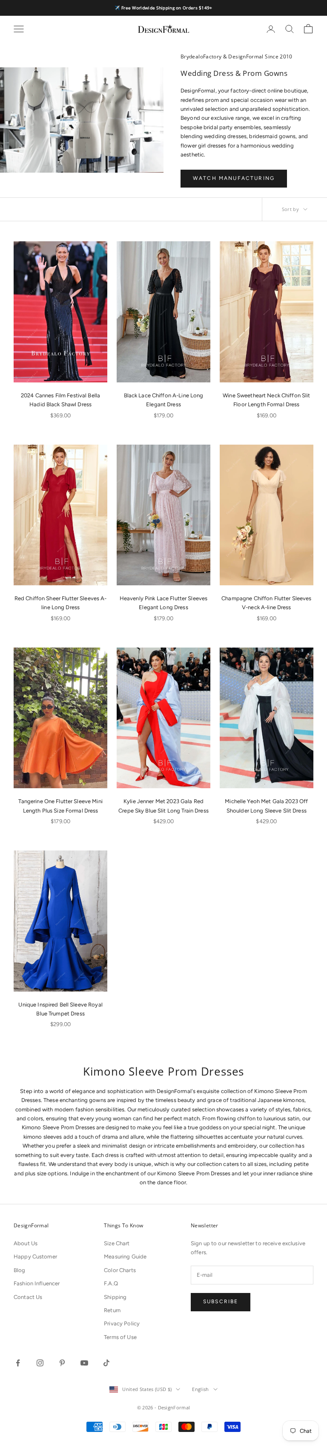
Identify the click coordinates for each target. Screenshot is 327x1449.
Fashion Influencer (37, 1283)
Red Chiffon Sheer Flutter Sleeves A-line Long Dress (60, 602)
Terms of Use (120, 1337)
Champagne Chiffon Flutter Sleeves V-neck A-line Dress (266, 602)
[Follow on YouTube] (84, 1363)
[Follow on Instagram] (40, 1363)
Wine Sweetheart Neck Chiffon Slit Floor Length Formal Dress (266, 400)
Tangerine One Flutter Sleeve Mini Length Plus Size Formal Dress (60, 805)
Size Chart (116, 1243)
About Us (25, 1243)
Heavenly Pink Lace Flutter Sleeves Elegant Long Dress (163, 602)
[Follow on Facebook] (18, 1363)
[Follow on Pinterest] (62, 1363)
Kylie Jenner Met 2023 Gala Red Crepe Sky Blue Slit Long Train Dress (163, 805)
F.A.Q (111, 1283)
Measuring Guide (125, 1256)
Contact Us (28, 1297)
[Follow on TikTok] (106, 1363)
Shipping (115, 1297)
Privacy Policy (122, 1323)
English (200, 1389)
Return (112, 1310)
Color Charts (120, 1270)
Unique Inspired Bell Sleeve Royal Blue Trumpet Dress (60, 1009)
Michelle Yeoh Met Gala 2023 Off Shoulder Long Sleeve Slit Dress (266, 805)
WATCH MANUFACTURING (234, 178)
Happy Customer (35, 1256)
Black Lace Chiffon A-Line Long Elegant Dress (164, 400)
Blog (20, 1270)
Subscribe (220, 1301)
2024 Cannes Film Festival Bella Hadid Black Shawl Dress (60, 400)
